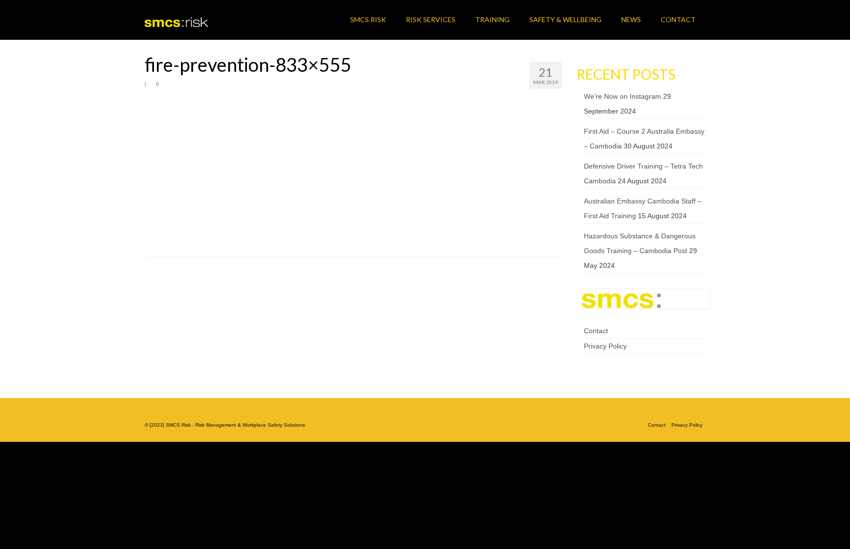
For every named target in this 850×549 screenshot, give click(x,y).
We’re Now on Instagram (622, 96)
